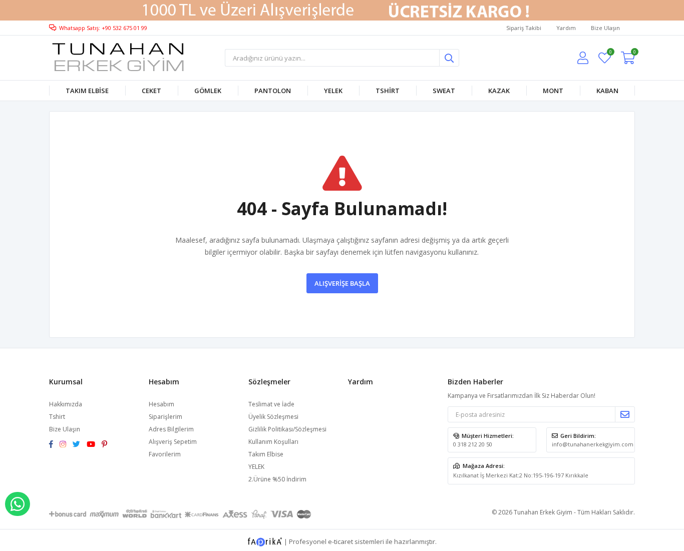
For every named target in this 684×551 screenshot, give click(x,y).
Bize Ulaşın (605, 28)
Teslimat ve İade (271, 404)
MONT (553, 90)
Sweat (444, 90)
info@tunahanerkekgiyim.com (592, 444)
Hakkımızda (65, 404)
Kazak (499, 90)
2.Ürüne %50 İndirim (277, 479)
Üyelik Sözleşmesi (273, 416)
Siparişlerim (165, 416)
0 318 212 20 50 (472, 444)
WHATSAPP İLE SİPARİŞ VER (17, 504)
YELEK (333, 90)
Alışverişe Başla (342, 283)
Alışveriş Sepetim (173, 441)
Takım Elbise (87, 90)
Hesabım (161, 404)
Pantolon (272, 90)
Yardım (566, 28)
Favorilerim (610, 53)
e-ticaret (340, 541)
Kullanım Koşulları (273, 441)
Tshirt (388, 90)
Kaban (607, 90)
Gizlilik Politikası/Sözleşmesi (287, 429)
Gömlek (207, 90)
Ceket (151, 90)
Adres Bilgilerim (171, 429)
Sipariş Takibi (523, 28)
